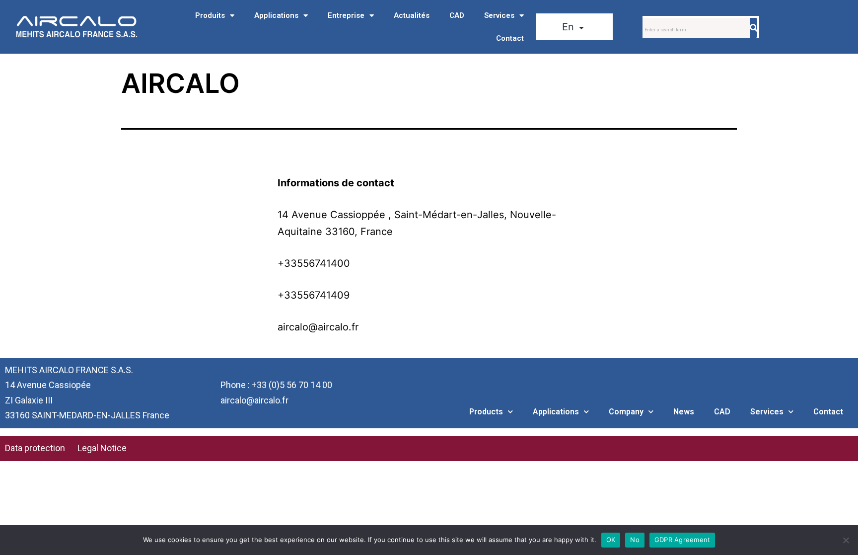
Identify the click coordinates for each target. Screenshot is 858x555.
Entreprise (346, 15)
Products (486, 411)
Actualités (411, 15)
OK (611, 540)
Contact (510, 38)
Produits (210, 15)
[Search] (753, 28)
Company (626, 411)
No (635, 540)
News (683, 411)
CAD (456, 15)
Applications (276, 15)
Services (499, 15)
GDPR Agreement (682, 540)
